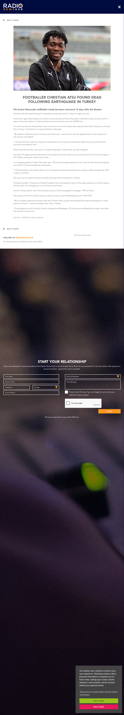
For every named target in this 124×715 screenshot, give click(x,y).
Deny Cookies (99, 707)
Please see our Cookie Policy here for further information (99, 693)
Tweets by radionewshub (82, 235)
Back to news (13, 20)
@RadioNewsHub (24, 237)
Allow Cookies (98, 701)
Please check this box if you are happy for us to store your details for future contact (92, 393)
